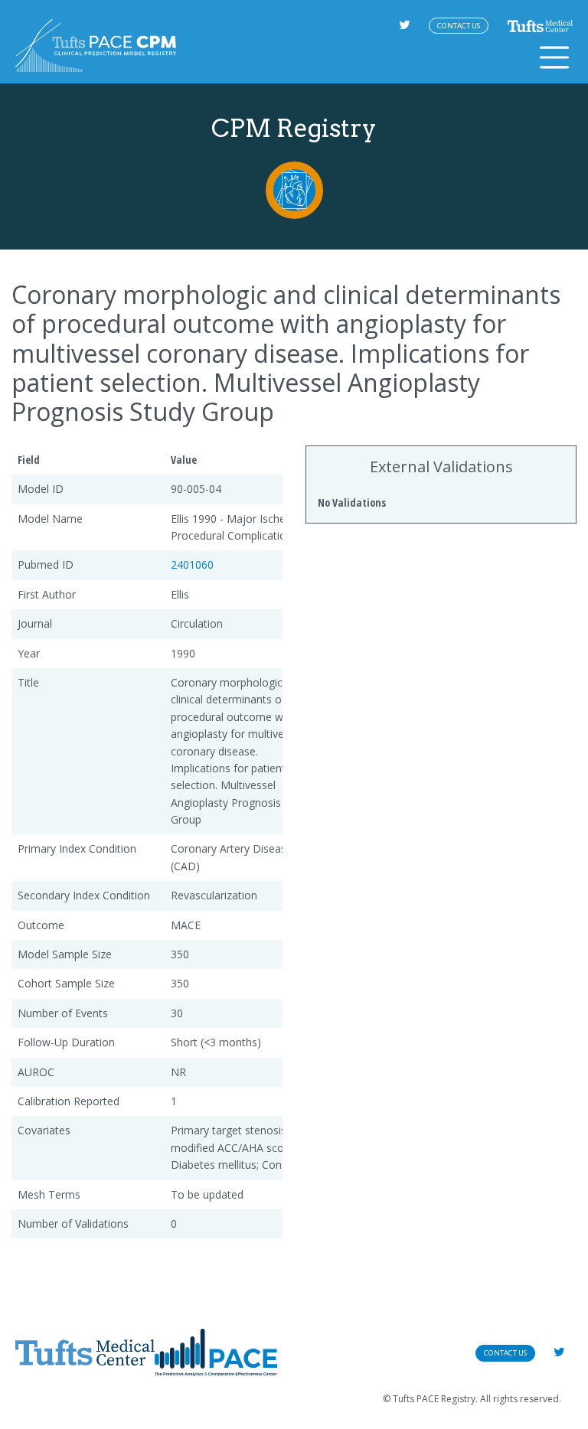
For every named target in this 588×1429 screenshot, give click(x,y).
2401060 (192, 564)
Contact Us (458, 26)
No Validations (352, 502)
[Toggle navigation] (554, 57)
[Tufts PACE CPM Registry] (95, 45)
